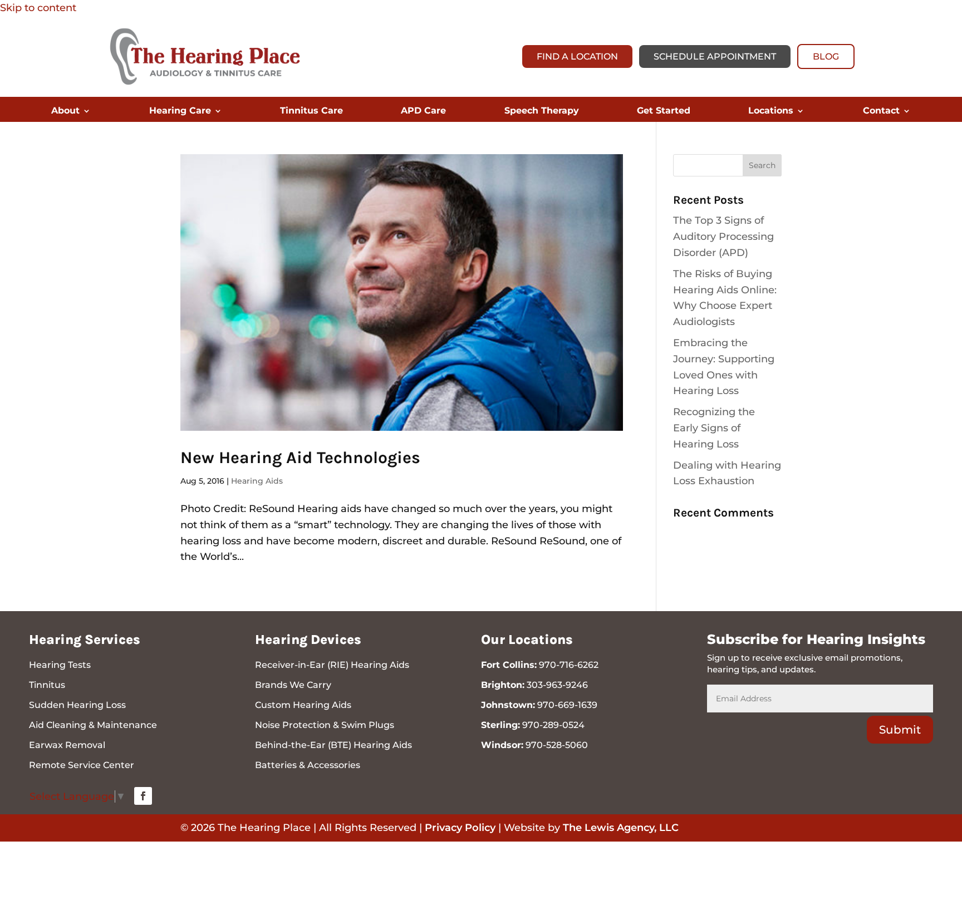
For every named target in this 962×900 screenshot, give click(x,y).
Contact (881, 111)
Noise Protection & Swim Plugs (324, 725)
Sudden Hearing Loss (77, 705)
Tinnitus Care (311, 111)
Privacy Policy (460, 828)
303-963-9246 (557, 685)
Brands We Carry (293, 685)
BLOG (826, 56)
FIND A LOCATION (577, 56)
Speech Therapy (541, 111)
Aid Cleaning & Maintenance (93, 725)
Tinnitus (47, 685)
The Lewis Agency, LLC (621, 828)
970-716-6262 (568, 665)
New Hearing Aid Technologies (300, 457)
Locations (770, 111)
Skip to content (38, 8)
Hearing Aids (257, 481)
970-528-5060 (557, 745)
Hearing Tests (60, 665)
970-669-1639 (567, 705)
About (65, 111)
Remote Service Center (81, 765)
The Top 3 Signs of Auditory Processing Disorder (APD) (723, 236)
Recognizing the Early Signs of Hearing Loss (714, 428)
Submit (900, 729)
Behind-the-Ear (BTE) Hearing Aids (333, 745)
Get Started (663, 111)
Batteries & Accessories (307, 765)
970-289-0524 (553, 725)
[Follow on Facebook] (143, 796)
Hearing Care (180, 111)
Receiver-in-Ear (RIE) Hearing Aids (332, 665)
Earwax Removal (67, 745)
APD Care (423, 111)
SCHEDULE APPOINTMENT (715, 56)
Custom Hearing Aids (303, 705)
